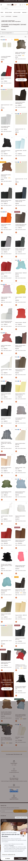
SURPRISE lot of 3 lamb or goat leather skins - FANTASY (21, 665)
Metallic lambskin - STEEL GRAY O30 (20, 468)
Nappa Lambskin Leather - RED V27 (6, 273)
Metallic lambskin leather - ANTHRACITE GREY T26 (20, 249)
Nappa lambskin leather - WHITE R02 (20, 516)
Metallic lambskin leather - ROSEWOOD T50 (20, 346)
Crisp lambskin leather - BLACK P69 (6, 151)
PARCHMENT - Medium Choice (19, 738)
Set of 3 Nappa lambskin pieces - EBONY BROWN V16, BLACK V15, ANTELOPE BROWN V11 (6, 739)
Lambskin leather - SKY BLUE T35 (20, 151)
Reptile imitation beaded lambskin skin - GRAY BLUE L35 (6, 443)
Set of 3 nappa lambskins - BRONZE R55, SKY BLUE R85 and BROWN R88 (20, 715)
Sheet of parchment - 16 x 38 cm (6, 105)
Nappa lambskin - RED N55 (20, 322)
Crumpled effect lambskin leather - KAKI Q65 (6, 492)
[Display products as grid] (25, 36)
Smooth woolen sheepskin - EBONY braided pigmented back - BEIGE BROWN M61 (6, 713)
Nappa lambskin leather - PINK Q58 (6, 346)
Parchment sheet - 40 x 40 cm (6, 641)
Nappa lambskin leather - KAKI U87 (6, 614)
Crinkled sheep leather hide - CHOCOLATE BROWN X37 (21, 225)
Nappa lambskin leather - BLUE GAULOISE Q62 (20, 492)
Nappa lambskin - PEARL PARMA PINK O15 (6, 298)
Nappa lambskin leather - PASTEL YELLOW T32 (20, 394)
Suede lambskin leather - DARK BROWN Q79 (20, 103)
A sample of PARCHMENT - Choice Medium (6, 57)
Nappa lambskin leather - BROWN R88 (6, 175)
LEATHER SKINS (8, 16)
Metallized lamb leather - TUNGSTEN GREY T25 (6, 249)
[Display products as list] (26, 36)
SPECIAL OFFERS (8, 12)
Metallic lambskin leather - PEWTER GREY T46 (6, 201)
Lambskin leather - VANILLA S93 (6, 370)
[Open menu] (1, 4)
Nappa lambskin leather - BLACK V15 (20, 639)
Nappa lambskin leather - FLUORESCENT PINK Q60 (20, 566)
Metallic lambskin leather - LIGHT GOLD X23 (6, 468)
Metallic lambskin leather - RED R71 (6, 78)
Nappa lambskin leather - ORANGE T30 (6, 225)
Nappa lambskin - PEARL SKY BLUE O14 (21, 273)
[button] (20, 5)
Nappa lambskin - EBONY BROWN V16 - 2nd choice (20, 590)
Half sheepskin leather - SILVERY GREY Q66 (5, 127)
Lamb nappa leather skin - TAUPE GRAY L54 (20, 418)
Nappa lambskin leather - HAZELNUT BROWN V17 (20, 541)
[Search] (3, 8)
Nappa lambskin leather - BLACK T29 (6, 394)
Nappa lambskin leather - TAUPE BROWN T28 (20, 370)
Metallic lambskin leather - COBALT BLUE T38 (20, 201)
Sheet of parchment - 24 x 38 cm (21, 179)
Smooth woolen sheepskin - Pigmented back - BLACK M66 (20, 687)
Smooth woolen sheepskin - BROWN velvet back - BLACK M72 (6, 565)
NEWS (2, 12)
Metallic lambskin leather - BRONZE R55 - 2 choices (20, 53)
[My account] (22, 4)
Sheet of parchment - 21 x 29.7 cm (20, 129)
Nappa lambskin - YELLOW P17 (20, 298)
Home (2, 16)
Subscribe (20, 811)
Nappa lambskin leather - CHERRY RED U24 (6, 541)
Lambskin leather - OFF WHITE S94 (7, 516)
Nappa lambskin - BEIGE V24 (21, 615)
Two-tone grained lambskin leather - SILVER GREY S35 (6, 322)
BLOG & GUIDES (17, 12)
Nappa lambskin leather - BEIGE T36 (20, 444)
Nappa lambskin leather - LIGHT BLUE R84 (6, 590)
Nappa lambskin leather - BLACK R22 (6, 418)
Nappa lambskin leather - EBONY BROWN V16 (6, 663)
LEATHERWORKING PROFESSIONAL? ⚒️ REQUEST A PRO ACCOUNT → (14, 1)
